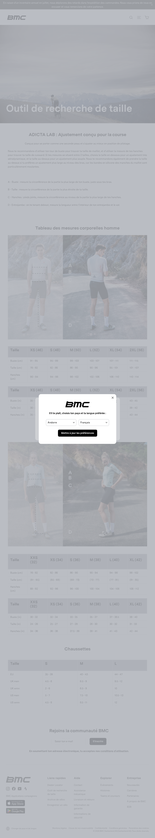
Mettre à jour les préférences (77, 433)
